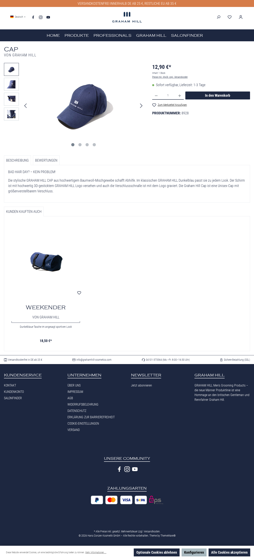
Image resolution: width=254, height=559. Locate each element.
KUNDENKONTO (14, 392)
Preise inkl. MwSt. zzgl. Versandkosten (170, 77)
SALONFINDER (13, 398)
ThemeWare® (168, 535)
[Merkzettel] (229, 17)
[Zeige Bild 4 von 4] (94, 144)
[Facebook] (33, 17)
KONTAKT (10, 385)
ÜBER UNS (74, 385)
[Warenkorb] (248, 16)
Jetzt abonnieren (141, 385)
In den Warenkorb (217, 95)
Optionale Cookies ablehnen (156, 552)
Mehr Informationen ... (95, 552)
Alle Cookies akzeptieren (229, 552)
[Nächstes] (141, 105)
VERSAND (73, 430)
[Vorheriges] (26, 105)
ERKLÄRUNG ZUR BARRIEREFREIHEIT (91, 417)
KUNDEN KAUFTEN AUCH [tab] (23, 211)
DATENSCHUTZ (76, 411)
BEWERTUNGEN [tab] (46, 160)
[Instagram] (40, 17)
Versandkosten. (152, 531)
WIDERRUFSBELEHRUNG (82, 404)
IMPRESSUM (75, 392)
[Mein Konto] (240, 17)
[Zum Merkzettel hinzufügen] (79, 293)
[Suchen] (218, 17)
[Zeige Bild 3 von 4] (87, 144)
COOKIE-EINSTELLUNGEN (83, 423)
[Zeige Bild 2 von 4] (80, 144)
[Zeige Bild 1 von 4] (72, 144)
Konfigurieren (194, 552)
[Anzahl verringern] (156, 96)
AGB (70, 398)
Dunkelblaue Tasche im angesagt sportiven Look (46, 326)
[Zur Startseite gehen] (127, 17)
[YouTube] (48, 17)
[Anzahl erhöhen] (180, 96)
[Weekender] (45, 260)
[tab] (17, 160)
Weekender (46, 307)
